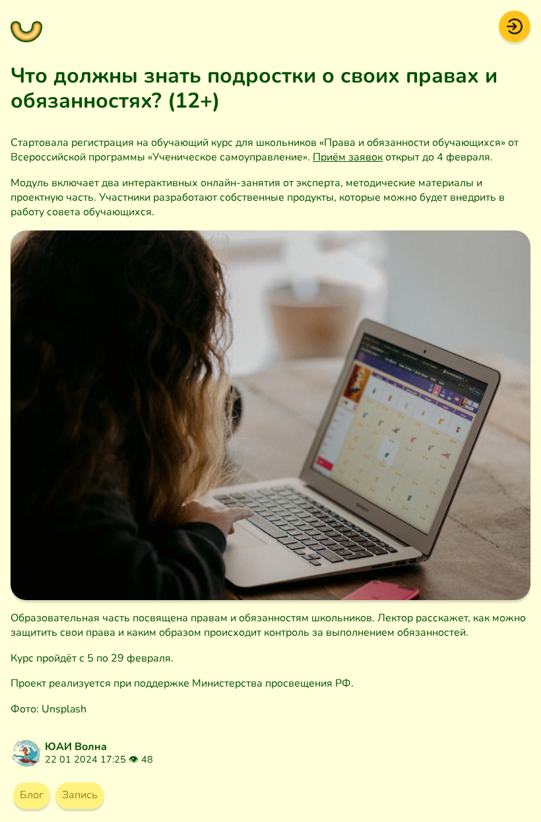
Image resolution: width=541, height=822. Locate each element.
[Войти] (514, 25)
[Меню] (26, 26)
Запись (80, 795)
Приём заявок (348, 157)
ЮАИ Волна (76, 746)
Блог (32, 795)
